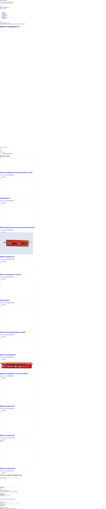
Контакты (4, 18)
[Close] (0, 500)
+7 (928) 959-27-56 (5, 7)
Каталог (3, 13)
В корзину (4, 153)
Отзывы (3, 16)
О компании (4, 14)
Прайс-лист (4, 15)
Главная (3, 12)
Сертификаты (4, 17)
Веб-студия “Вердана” (11, 499)
